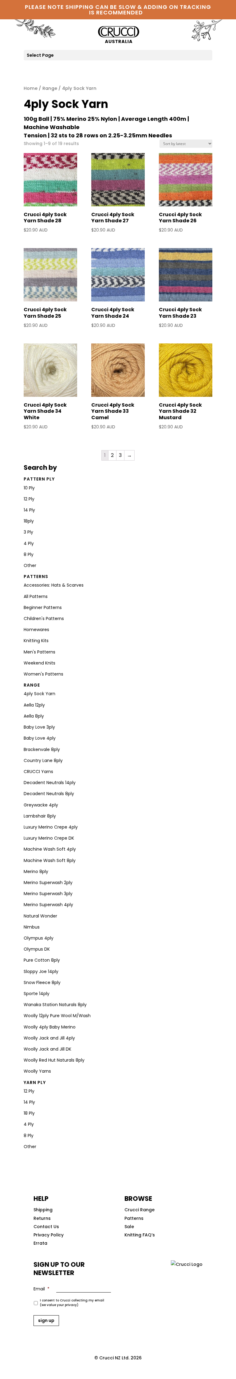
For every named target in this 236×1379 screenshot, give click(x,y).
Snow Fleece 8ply (42, 982)
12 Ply (29, 499)
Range (49, 88)
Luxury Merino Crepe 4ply (51, 827)
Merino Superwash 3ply (48, 894)
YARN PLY (35, 1082)
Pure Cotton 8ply (42, 960)
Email (41, 1289)
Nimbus (32, 927)
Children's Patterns (44, 618)
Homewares (36, 629)
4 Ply (29, 543)
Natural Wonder (40, 916)
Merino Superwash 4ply (48, 905)
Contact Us (46, 1227)
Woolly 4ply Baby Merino (50, 1027)
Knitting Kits (36, 641)
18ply (29, 521)
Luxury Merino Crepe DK (49, 838)
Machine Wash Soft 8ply (50, 860)
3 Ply (28, 532)
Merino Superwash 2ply (48, 882)
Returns (42, 1218)
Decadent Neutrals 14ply (50, 783)
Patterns (36, 576)
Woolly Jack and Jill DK (47, 1049)
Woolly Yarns (37, 1071)
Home (30, 88)
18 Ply (29, 1113)
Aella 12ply (34, 705)
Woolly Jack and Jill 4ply (49, 1038)
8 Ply (28, 554)
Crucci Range (139, 1210)
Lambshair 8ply (40, 816)
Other (30, 565)
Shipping (43, 1210)
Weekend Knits (39, 663)
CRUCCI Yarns (38, 771)
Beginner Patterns (43, 607)
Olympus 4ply (38, 938)
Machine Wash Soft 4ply (50, 849)
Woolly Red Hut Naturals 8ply (54, 1060)
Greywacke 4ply (41, 805)
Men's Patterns (39, 652)
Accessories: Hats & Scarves (54, 585)
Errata (40, 1243)
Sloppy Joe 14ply (41, 971)
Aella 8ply (34, 716)
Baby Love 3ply (39, 727)
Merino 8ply (36, 871)
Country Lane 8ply (43, 760)
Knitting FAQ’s (139, 1235)
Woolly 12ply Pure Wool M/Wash (57, 1016)
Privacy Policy (48, 1235)
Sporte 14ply (36, 993)
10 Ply (29, 488)
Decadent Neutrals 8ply (49, 794)
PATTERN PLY (39, 479)
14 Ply (29, 510)
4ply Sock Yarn (39, 694)
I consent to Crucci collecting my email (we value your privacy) (72, 1302)
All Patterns (36, 596)
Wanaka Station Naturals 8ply (55, 1005)
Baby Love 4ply (40, 738)
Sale (129, 1227)
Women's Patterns (43, 674)
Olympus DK (37, 949)
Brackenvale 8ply (42, 749)
